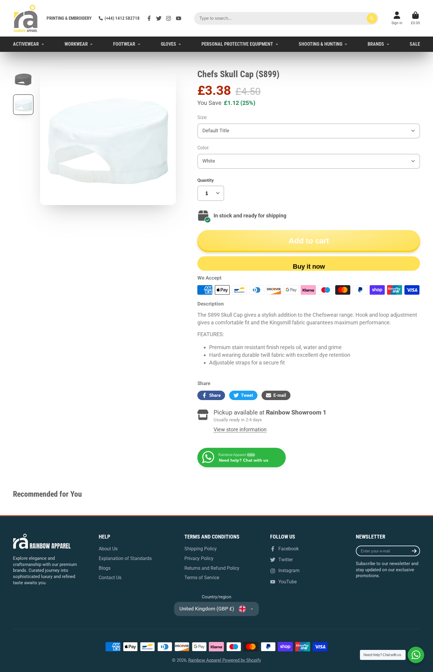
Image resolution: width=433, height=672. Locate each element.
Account (396, 18)
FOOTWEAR (124, 44)
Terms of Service (201, 577)
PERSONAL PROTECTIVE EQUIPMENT (237, 44)
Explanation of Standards (125, 558)
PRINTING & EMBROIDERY (69, 18)
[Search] (372, 18)
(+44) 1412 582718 (122, 18)
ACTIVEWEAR (26, 44)
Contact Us (110, 577)
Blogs (104, 568)
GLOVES (168, 44)
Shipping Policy (200, 549)
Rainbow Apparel (205, 660)
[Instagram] (168, 18)
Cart (415, 18)
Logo (25, 18)
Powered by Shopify (241, 660)
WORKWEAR (76, 44)
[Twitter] (158, 18)
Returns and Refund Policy (211, 568)
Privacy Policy (199, 558)
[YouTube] (178, 18)
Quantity (205, 180)
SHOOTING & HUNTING (320, 44)
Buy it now (309, 266)
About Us (108, 549)
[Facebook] (149, 18)
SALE (415, 44)
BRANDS (376, 44)
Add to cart (309, 241)
